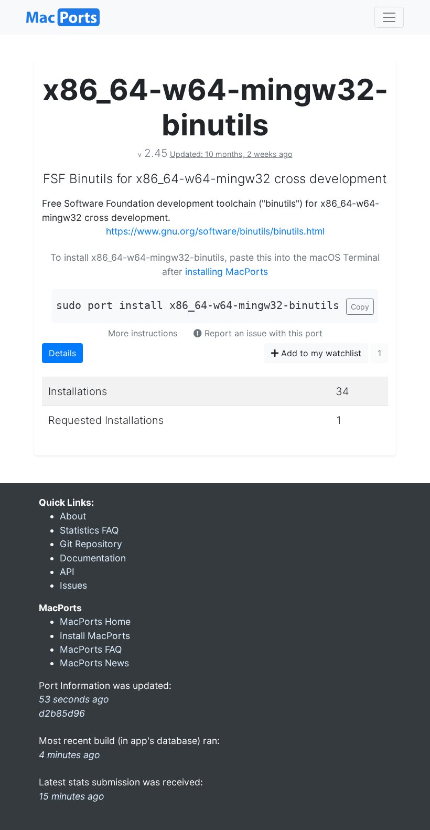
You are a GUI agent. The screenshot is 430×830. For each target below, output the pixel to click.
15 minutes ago (71, 796)
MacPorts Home (95, 621)
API (67, 571)
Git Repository (91, 543)
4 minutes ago (69, 754)
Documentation (93, 557)
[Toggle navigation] (389, 17)
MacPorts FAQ (91, 649)
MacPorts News (94, 662)
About (73, 516)
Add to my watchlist (319, 353)
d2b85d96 (62, 713)
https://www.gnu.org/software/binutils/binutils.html (215, 231)
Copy (360, 306)
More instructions (142, 333)
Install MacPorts (95, 635)
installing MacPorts (226, 271)
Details (62, 353)
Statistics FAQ (89, 530)
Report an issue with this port (262, 333)
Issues (73, 585)
